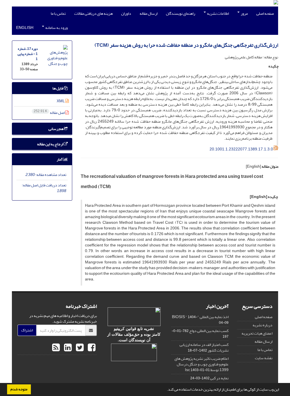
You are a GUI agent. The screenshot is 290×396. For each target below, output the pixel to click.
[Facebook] (91, 348)
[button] (165, 390)
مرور (244, 13)
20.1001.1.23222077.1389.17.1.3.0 (241, 149)
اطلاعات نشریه (217, 13)
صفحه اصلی (265, 13)
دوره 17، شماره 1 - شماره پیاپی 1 (28, 54)
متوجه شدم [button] (18, 389)
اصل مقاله (49, 112)
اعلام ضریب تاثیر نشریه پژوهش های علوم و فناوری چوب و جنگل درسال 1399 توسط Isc (201, 364)
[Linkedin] (67, 348)
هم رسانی (56, 129)
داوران (126, 13)
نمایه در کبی (219, 378)
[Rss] (56, 348)
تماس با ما (58, 13)
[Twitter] (79, 348)
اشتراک (27, 330)
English (24, 27)
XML (61, 101)
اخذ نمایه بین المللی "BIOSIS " (200, 317)
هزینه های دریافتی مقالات (93, 13)
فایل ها (58, 88)
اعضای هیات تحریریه (257, 333)
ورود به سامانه (56, 27)
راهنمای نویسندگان (180, 13)
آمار (60, 159)
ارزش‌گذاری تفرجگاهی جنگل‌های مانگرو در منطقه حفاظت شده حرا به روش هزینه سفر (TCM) (186, 45)
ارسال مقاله (148, 13)
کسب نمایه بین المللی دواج (209, 331)
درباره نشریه (262, 325)
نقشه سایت (263, 358)
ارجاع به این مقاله (50, 144)
